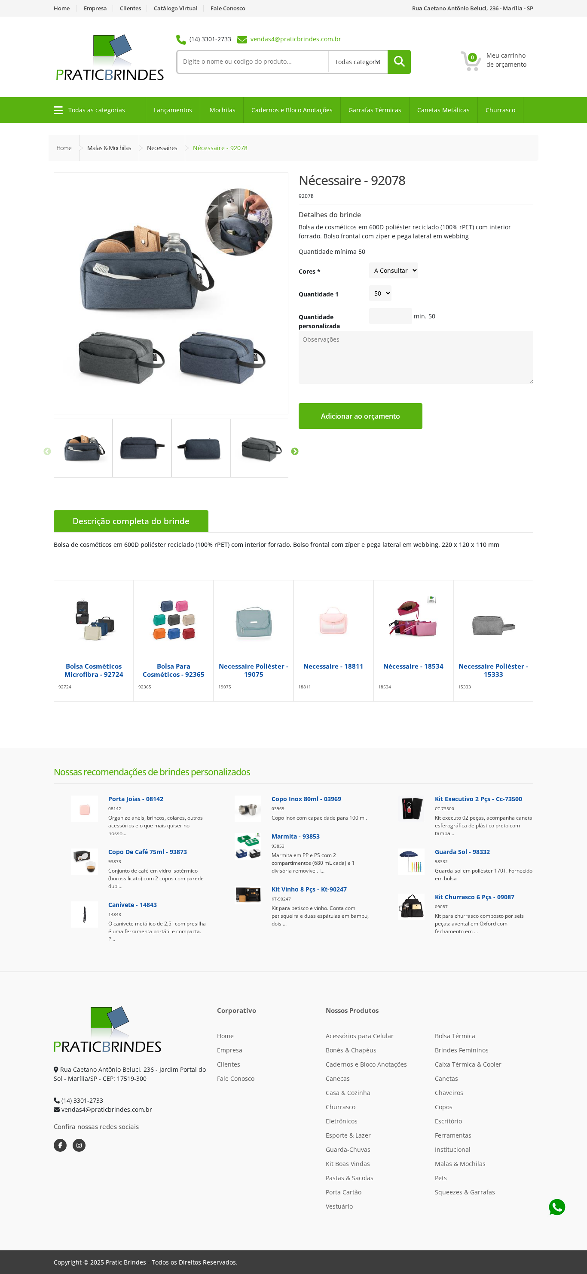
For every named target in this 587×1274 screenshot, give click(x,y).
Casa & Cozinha (348, 1093)
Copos (443, 1107)
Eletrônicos (342, 1121)
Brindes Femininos (462, 1050)
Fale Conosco (228, 8)
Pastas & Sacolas (349, 1178)
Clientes (130, 8)
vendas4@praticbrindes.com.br (296, 39)
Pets (441, 1178)
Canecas (338, 1078)
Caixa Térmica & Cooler (468, 1064)
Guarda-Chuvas (348, 1149)
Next (294, 451)
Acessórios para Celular (360, 1036)
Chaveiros (449, 1093)
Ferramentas (453, 1135)
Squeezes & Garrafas (465, 1192)
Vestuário (339, 1206)
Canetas (446, 1078)
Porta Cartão (343, 1192)
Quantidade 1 (319, 294)
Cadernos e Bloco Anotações (292, 110)
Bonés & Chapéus (351, 1050)
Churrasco (500, 110)
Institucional (453, 1149)
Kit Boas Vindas (348, 1164)
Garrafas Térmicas (375, 110)
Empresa (95, 8)
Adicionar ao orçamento (360, 416)
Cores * (310, 271)
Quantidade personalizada (319, 321)
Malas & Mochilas (460, 1164)
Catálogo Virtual (176, 8)
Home (62, 8)
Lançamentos (173, 110)
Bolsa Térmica (455, 1036)
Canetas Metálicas (443, 110)
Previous (47, 451)
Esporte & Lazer (348, 1135)
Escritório (448, 1121)
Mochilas (222, 110)
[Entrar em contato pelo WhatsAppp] (557, 1207)
